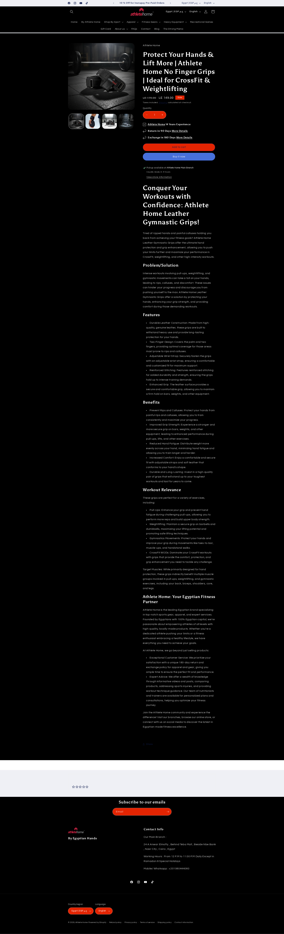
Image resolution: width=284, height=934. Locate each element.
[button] (71, 11)
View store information (159, 177)
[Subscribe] (167, 812)
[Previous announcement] (113, 3)
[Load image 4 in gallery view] (125, 121)
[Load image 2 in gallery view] (92, 121)
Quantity (147, 108)
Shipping (163, 102)
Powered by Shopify (97, 922)
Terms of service (147, 922)
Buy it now (179, 156)
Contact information (184, 922)
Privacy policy (131, 922)
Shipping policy (165, 922)
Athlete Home (156, 124)
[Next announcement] (170, 3)
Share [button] (149, 744)
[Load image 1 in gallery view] (76, 121)
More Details (180, 130)
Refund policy (115, 922)
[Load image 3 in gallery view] (109, 121)
